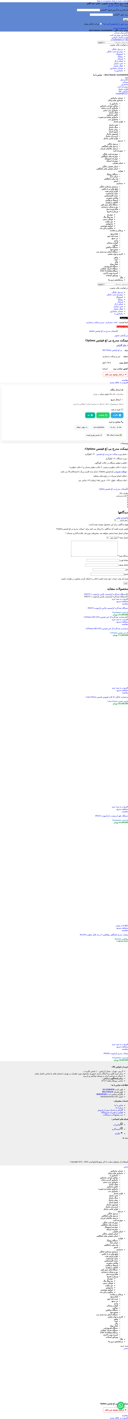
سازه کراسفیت (112, 193)
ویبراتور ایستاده (112, 275)
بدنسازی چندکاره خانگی (108, 187)
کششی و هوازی (112, 202)
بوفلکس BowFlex (121, 939)
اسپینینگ (119, 54)
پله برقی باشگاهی (111, 179)
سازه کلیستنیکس (111, 196)
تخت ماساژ (118, 63)
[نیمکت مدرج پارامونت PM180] (103, 991)
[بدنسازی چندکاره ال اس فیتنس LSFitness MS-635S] (106, 617)
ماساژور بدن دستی (110, 110)
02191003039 (107, 30)
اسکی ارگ (118, 61)
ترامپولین (109, 224)
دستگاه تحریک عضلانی (109, 269)
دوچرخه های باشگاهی (109, 156)
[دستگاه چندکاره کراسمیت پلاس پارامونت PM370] (106, 594)
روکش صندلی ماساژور (109, 106)
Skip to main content (120, 1)
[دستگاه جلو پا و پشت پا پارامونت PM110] (103, 754)
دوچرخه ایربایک (112, 161)
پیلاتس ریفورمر (112, 198)
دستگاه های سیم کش (109, 205)
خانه (116, 322)
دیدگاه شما (123, 556)
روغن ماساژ (113, 129)
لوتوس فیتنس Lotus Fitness (118, 701)
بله (89, 415)
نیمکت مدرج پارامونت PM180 (116, 1053)
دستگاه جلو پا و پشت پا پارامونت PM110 (111, 816)
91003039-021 (108, 1089)
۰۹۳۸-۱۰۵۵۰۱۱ (82, 427)
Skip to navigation (104, 1)
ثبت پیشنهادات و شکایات (113, 1115)
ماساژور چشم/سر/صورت (108, 117)
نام (127, 569)
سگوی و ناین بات (106, 228)
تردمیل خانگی (117, 49)
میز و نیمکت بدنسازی (109, 207)
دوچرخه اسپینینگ (111, 159)
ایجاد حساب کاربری (116, 5)
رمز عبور (120, 14)
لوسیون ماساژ (112, 134)
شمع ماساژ (113, 132)
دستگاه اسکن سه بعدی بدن (107, 252)
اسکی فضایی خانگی (110, 166)
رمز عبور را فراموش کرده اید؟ (115, 24)
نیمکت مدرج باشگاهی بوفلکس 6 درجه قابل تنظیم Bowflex (104, 935)
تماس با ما (118, 1105)
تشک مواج (114, 264)
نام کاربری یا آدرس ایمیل (114, 10)
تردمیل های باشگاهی (110, 146)
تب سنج (115, 238)
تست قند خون (112, 236)
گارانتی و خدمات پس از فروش (110, 1110)
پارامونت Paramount (120, 612)
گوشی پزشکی (112, 243)
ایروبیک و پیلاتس (111, 200)
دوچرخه (110, 215)
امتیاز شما (123, 538)
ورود (125, 19)
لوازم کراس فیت (111, 191)
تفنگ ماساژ (118, 66)
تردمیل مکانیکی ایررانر (109, 149)
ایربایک (120, 59)
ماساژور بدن (113, 119)
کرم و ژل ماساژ (112, 136)
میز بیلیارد (109, 221)
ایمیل (126, 574)
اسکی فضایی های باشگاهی (107, 169)
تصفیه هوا (114, 250)
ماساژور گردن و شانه (109, 108)
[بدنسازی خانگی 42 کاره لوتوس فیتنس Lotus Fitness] (103, 685)
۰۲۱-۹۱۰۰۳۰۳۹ (115, 427)
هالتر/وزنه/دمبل (112, 209)
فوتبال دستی (108, 219)
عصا (116, 260)
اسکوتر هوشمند (106, 226)
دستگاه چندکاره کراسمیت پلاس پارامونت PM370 (108, 608)
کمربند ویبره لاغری (110, 273)
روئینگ (120, 56)
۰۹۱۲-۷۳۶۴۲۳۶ (98, 427)
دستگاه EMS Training (109, 271)
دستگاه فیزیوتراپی (111, 266)
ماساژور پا (118, 70)
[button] (120, 599)
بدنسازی (109, 322)
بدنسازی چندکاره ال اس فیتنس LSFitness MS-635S (107, 628)
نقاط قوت (124, 560)
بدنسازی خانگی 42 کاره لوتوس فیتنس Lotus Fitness (107, 697)
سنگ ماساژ (113, 127)
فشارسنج (114, 234)
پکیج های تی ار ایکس (110, 189)
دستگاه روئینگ (112, 174)
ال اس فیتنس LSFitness (119, 633)
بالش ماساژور (112, 115)
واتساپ (101, 415)
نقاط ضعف (123, 565)
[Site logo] (118, 40)
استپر (116, 181)
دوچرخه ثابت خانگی (115, 52)
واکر (116, 262)
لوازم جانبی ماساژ (111, 138)
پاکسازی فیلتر (122, 518)
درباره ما (119, 1108)
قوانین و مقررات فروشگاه (112, 1112)
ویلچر (116, 257)
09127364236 (94, 30)
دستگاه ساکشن (112, 247)
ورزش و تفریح (112, 211)
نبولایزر (115, 245)
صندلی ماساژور (116, 68)
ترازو (116, 241)
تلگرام (115, 415)
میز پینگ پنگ (108, 217)
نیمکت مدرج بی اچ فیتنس (107, 454)
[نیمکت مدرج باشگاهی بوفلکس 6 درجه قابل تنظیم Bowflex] (103, 873)
